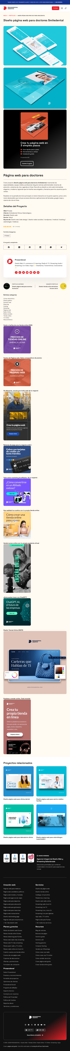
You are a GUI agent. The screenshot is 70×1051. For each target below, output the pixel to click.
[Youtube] (41, 1024)
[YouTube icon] (38, 272)
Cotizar (55, 8)
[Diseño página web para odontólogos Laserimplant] (51, 819)
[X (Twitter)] (19, 247)
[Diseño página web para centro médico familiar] (51, 781)
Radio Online (7, 312)
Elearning (6, 304)
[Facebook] (9, 247)
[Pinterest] (30, 247)
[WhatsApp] (51, 247)
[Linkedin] (35, 1024)
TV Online (6, 318)
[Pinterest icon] (34, 272)
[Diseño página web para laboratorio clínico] (18, 819)
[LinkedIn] (40, 247)
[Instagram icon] (30, 272)
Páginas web (7, 310)
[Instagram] (25, 1024)
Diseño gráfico (7, 300)
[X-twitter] (31, 1024)
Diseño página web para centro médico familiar (49, 800)
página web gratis (12, 1046)
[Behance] (44, 1024)
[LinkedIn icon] (20, 272)
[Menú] (66, 8)
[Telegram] (61, 247)
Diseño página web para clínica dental (16, 799)
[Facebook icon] (16, 272)
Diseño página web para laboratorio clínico (18, 837)
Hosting (5, 306)
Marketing (6, 308)
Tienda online (7, 316)
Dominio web (7, 302)
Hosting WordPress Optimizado (40, 1046)
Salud (7, 235)
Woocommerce (7, 319)
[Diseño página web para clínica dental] (18, 781)
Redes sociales (7, 314)
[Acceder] (62, 8)
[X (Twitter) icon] (27, 272)
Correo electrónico (8, 298)
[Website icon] (23, 272)
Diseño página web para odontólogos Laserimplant (49, 838)
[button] (43, 855)
